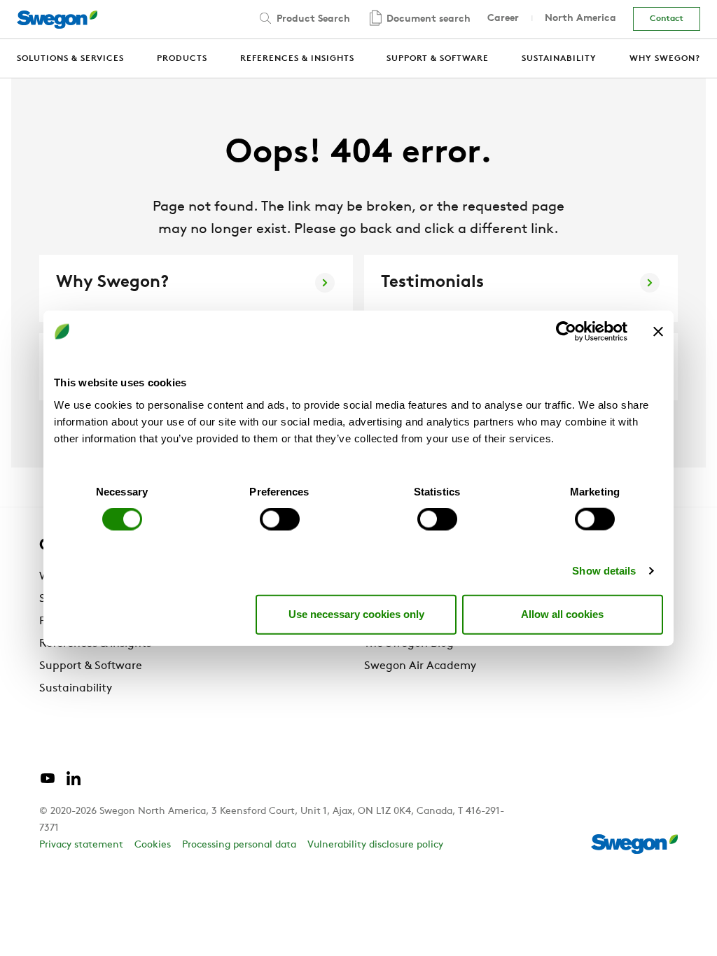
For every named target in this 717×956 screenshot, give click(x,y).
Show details (604, 570)
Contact (666, 19)
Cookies (152, 845)
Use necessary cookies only (356, 614)
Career (503, 18)
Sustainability (75, 688)
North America (580, 18)
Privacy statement (81, 845)
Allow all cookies (562, 614)
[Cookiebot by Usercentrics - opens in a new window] (566, 331)
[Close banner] (658, 332)
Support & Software (90, 666)
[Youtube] (47, 783)
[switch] (280, 518)
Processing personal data (239, 845)
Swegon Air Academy (420, 666)
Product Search (312, 19)
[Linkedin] (73, 783)
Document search (427, 19)
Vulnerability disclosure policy (375, 845)
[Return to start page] (57, 19)
